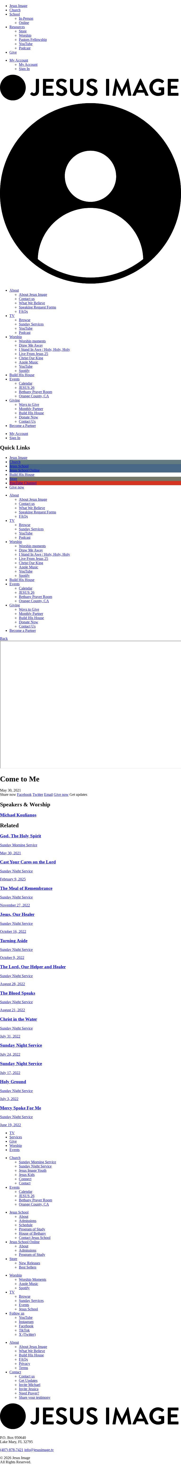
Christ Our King (31, 358)
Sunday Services (31, 324)
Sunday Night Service (35, 1166)
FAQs (23, 311)
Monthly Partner (31, 409)
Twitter (38, 794)
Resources (17, 27)
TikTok (24, 1330)
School (14, 14)
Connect (25, 1179)
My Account (18, 60)
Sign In (24, 69)
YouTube (26, 44)
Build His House (21, 375)
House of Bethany (32, 1233)
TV (12, 316)
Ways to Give (29, 404)
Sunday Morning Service (37, 1162)
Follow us (16, 1313)
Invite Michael (29, 1385)
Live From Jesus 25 (33, 354)
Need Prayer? (29, 1393)
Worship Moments (32, 1279)
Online (24, 23)
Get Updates (28, 1380)
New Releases (29, 1263)
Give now (61, 794)
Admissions (27, 1221)
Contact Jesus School (34, 1238)
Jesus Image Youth (32, 1170)
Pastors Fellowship (33, 40)
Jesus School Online (24, 1242)
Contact (24, 1183)
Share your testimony (34, 1397)
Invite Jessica (28, 1389)
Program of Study (32, 1229)
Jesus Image (18, 6)
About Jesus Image (33, 295)
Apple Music (28, 362)
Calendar (25, 383)
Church (15, 10)
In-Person (26, 18)
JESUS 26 (26, 388)
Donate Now (28, 417)
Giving (14, 400)
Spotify (24, 371)
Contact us (27, 299)
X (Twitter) (27, 1334)
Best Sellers (27, 1267)
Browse (24, 320)
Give (13, 52)
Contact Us (27, 421)
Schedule (26, 1225)
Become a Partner (22, 426)
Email (48, 794)
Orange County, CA (34, 396)
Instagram (26, 1322)
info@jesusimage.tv (39, 1450)
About (14, 290)
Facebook (24, 794)
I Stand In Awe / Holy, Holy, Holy (44, 349)
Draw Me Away (31, 345)
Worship (25, 35)
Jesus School (19, 1212)
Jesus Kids (27, 1175)
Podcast (24, 48)
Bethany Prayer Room (35, 392)
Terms (23, 1368)
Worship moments (32, 341)
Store (23, 31)
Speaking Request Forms (37, 307)
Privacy (24, 1364)
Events (14, 379)
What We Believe (32, 303)
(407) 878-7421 (11, 1450)
